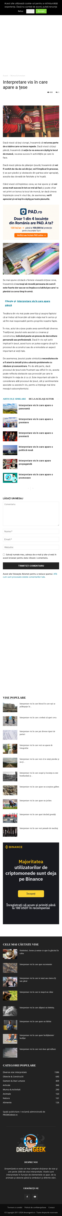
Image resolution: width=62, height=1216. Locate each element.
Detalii (30, 11)
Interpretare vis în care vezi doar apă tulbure (38, 1049)
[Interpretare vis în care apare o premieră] (10, 436)
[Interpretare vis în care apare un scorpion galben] (10, 790)
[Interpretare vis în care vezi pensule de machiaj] (10, 832)
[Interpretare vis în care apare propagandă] (10, 464)
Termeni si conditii (14, 1207)
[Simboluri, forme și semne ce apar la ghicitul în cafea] (10, 954)
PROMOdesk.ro (10, 1114)
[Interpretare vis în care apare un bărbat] (10, 1025)
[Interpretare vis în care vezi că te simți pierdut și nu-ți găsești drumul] (10, 763)
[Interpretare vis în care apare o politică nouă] (10, 450)
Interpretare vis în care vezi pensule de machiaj (39, 828)
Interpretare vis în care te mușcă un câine (36, 992)
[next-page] (33, 488)
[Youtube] (35, 1197)
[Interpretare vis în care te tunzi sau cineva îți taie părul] (10, 982)
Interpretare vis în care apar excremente (36, 964)
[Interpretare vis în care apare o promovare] (10, 478)
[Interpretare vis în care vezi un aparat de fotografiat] (10, 749)
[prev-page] (28, 488)
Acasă (5, 75)
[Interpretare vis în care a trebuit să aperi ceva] (10, 721)
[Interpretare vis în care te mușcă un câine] (10, 996)
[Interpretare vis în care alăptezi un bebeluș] (10, 1011)
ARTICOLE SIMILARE (14, 399)
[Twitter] (12, 99)
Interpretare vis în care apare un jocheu (35, 801)
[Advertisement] (31, 40)
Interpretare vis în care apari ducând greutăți (38, 814)
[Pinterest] (19, 99)
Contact (51, 1207)
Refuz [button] (20, 11)
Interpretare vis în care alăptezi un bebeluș (37, 1008)
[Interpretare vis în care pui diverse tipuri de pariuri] (10, 735)
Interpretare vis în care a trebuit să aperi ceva (38, 717)
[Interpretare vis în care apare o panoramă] (10, 409)
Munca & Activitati (18, 75)
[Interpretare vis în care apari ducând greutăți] (10, 818)
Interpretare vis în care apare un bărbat (35, 1021)
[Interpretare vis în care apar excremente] (10, 968)
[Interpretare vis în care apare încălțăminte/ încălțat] (10, 1039)
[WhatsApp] (26, 99)
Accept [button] (41, 11)
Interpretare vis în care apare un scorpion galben (39, 787)
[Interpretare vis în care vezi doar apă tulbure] (10, 1053)
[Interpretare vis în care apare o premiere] (10, 422)
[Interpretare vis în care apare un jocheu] (10, 804)
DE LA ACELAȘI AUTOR (41, 399)
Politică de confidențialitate (35, 1207)
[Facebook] (6, 99)
